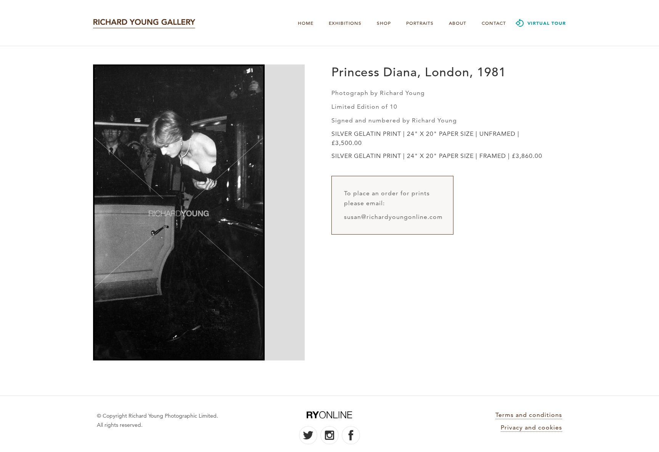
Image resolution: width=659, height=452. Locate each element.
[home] (144, 22)
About (457, 23)
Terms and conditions (528, 414)
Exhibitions (345, 23)
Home (305, 23)
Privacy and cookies (531, 427)
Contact (494, 23)
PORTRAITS (420, 23)
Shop (384, 23)
